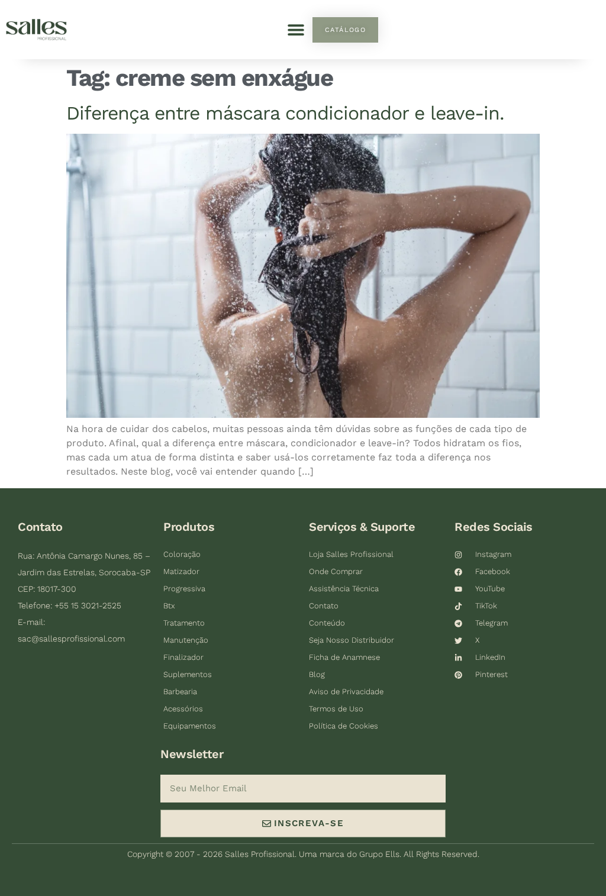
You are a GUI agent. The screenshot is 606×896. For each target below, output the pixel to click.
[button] (295, 30)
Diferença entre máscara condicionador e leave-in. (285, 113)
